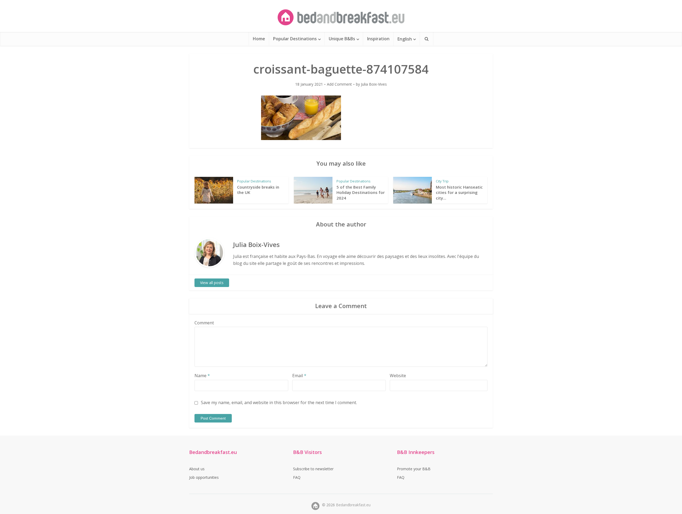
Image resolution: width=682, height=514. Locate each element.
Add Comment (339, 84)
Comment (204, 323)
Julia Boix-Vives (374, 84)
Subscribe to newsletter (313, 468)
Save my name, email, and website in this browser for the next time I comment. (279, 402)
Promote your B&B (414, 468)
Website (398, 375)
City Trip (442, 181)
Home (259, 39)
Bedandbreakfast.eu (353, 504)
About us (197, 468)
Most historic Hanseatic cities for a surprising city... (459, 192)
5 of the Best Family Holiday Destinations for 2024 (360, 192)
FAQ (297, 477)
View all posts (212, 282)
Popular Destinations (295, 39)
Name (202, 375)
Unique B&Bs (342, 39)
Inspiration (378, 39)
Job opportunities (204, 477)
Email (299, 375)
